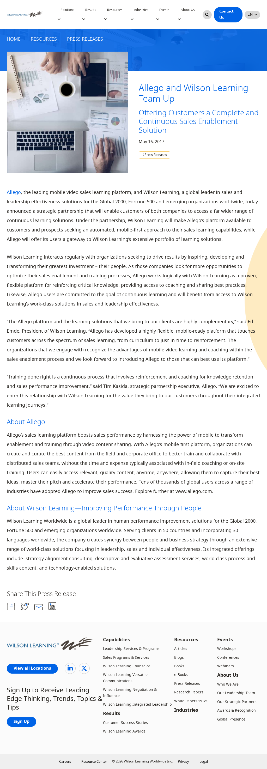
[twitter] (84, 668)
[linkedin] (70, 668)
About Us (188, 10)
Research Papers (188, 692)
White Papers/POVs (191, 701)
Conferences (228, 657)
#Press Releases (154, 154)
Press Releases (187, 683)
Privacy (183, 761)
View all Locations (32, 668)
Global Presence (231, 719)
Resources (115, 10)
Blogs (179, 657)
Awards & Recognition (236, 710)
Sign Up (21, 721)
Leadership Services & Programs (131, 648)
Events (164, 10)
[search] (207, 14)
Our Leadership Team (236, 693)
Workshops (226, 648)
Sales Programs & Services (126, 657)
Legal (203, 761)
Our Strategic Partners (237, 702)
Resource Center (94, 761)
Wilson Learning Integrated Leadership (137, 704)
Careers (65, 761)
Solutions (67, 10)
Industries (141, 10)
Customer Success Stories (125, 722)
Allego (14, 192)
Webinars (225, 666)
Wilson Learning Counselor (126, 666)
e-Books (181, 675)
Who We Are (228, 684)
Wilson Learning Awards (124, 731)
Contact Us (226, 14)
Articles (180, 648)
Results (90, 10)
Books (179, 666)
